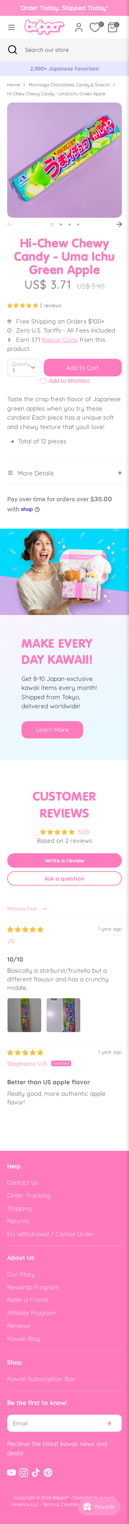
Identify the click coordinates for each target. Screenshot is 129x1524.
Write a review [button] (64, 860)
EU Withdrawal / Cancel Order (50, 1234)
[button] (23, 305)
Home (13, 84)
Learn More (52, 729)
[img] (25, 929)
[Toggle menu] (10, 27)
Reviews (18, 1325)
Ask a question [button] (64, 878)
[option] (65, 68)
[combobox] (56, 49)
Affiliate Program (31, 1312)
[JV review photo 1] (24, 1015)
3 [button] (69, 224)
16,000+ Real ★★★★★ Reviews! (64, 68)
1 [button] (51, 224)
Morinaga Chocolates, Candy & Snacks (69, 84)
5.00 (83, 832)
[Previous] (10, 224)
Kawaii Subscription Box (41, 1379)
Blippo (59, 1497)
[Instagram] (23, 1472)
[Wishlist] (95, 27)
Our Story (21, 1274)
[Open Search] (12, 49)
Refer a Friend (27, 1299)
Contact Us (22, 1182)
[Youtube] (11, 1472)
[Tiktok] (36, 1472)
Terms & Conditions (63, 1504)
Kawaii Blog (23, 1338)
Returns (18, 1221)
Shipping (19, 1208)
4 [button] (78, 224)
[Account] (79, 24)
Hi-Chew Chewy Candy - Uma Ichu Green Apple (56, 93)
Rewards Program (33, 1287)
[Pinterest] (48, 1472)
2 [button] (61, 224)
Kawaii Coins (60, 339)
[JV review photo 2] (63, 1015)
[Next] (119, 224)
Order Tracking (29, 1195)
